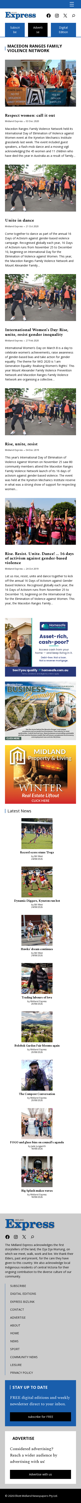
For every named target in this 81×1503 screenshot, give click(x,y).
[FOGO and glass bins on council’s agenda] (37, 1124)
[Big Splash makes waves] (37, 1172)
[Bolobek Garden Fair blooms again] (37, 1027)
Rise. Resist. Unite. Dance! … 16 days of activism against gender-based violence (39, 558)
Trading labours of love (37, 997)
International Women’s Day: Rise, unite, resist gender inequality (36, 332)
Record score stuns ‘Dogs (37, 852)
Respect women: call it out (30, 115)
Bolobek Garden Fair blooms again (37, 1045)
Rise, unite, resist (21, 444)
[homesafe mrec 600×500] (40, 647)
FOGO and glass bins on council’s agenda (37, 1142)
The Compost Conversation (37, 1094)
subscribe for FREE (40, 1417)
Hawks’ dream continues (37, 949)
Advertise (38, 30)
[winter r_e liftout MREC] (40, 774)
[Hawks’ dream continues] (37, 931)
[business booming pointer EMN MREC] (40, 711)
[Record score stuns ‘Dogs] (37, 834)
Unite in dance (19, 220)
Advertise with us (40, 1474)
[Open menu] (72, 4)
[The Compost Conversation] (37, 1076)
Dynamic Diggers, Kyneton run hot (37, 901)
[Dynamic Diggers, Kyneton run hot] (37, 883)
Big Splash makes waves (37, 1190)
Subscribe (15, 30)
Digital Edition (63, 30)
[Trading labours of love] (37, 979)
